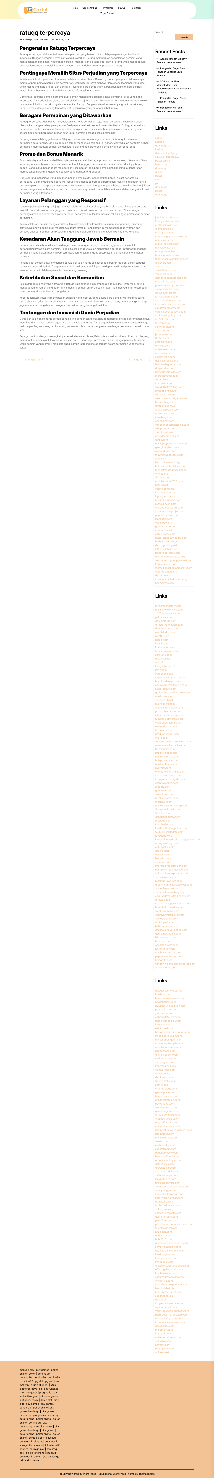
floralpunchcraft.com (167, 809)
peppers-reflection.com (169, 956)
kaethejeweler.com (166, 1273)
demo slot (46, 1400)
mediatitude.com (165, 281)
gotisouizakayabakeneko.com (173, 692)
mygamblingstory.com (168, 605)
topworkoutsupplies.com (169, 1043)
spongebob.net (164, 700)
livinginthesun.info (165, 666)
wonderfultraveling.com (169, 387)
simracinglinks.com (166, 289)
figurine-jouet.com (166, 1307)
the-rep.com (162, 322)
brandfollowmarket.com (169, 907)
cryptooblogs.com (166, 1088)
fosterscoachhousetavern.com (173, 741)
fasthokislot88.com (166, 1171)
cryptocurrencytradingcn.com (172, 895)
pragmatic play (48, 1392)
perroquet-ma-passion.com (171, 1314)
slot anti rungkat (48, 1388)
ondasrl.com (162, 1235)
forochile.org (162, 379)
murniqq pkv (37, 1449)
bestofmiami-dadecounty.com (173, 1032)
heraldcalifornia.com (167, 1156)
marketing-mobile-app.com (171, 805)
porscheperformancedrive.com (173, 1224)
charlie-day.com (164, 824)
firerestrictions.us (165, 405)
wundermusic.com (166, 1107)
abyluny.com (162, 1344)
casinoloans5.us (164, 488)
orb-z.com (161, 737)
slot (157, 179)
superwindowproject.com (170, 511)
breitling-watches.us (167, 255)
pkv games (42, 1369)
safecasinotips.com (166, 1175)
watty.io (159, 662)
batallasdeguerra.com (168, 364)
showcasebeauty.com (168, 300)
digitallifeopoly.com (166, 1054)
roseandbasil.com (165, 451)
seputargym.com (165, 1062)
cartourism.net (163, 530)
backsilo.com (163, 858)
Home (75, 7)
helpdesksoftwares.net (168, 990)
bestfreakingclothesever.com (172, 869)
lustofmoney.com (165, 948)
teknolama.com (164, 730)
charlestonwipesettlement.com (173, 903)
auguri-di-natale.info (167, 243)
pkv (157, 183)
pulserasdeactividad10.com (171, 537)
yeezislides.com (164, 1013)
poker (158, 175)
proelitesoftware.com (167, 1182)
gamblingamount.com (168, 933)
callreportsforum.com (168, 1337)
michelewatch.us (165, 247)
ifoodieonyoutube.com (168, 1035)
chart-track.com (164, 383)
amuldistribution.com (167, 1099)
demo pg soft (36, 1437)
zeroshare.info (163, 341)
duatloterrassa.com (166, 1216)
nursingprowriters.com (168, 880)
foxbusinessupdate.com (169, 831)
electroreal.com (164, 1028)
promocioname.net (166, 390)
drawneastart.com (165, 1167)
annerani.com (163, 330)
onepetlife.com (164, 1280)
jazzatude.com (163, 334)
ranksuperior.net (164, 922)
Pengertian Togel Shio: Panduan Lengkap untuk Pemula (171, 72)
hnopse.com (162, 941)
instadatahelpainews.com (170, 1322)
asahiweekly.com (165, 1145)
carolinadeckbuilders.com (170, 311)
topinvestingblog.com (168, 315)
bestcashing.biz (164, 402)
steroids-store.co (165, 432)
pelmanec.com (163, 617)
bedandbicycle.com (166, 1152)
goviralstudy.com (165, 526)
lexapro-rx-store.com (167, 552)
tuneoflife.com (163, 960)
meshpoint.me (163, 696)
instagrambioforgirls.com (170, 779)
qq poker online (35, 1452)
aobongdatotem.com (167, 1017)
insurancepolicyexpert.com (171, 304)
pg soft (49, 1381)
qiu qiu (159, 171)
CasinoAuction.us (165, 492)
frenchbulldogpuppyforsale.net (173, 560)
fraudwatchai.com (165, 1081)
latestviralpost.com (166, 752)
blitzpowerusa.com (166, 760)
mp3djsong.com (164, 232)
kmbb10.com (162, 786)
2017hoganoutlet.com (167, 613)
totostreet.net (163, 1073)
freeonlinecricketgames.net (171, 398)
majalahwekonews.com (169, 609)
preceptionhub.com (166, 1009)
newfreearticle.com (166, 756)
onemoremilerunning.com (170, 771)
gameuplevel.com (165, 1092)
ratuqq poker (32, 359)
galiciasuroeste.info (166, 360)
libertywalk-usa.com (167, 221)
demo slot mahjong (166, 153)
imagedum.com (164, 1261)
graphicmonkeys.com (168, 1160)
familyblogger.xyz (165, 1190)
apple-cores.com (165, 533)
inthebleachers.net (166, 549)
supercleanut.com (165, 1148)
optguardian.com (165, 1069)
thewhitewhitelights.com (169, 454)
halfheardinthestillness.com (171, 466)
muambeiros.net (164, 413)
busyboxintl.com (165, 703)
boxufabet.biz (163, 1299)
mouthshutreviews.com (168, 1047)
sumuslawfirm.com (166, 877)
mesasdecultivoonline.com (170, 745)
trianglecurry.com (165, 1258)
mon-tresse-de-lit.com (168, 1292)
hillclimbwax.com (165, 937)
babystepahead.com (167, 926)
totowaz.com (163, 899)
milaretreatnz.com (165, 349)
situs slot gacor (39, 1384)
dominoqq (161, 168)
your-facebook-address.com (172, 1310)
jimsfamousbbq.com (167, 217)
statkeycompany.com (167, 307)
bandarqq (161, 164)
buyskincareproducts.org (170, 556)
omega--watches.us (167, 251)
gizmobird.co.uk (164, 228)
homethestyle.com (166, 1096)
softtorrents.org (164, 1209)
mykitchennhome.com (168, 500)
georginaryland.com (167, 447)
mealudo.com (163, 820)
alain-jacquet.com (165, 688)
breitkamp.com (164, 1201)
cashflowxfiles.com (166, 782)
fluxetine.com (163, 477)
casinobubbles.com (166, 1058)
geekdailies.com (164, 1325)
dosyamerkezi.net (165, 292)
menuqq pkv (27, 1369)
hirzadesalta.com (165, 1050)
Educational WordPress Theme (117, 1473)
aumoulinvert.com (165, 503)
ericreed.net (162, 473)
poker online (162, 160)
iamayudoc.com (164, 1133)
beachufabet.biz (164, 1288)
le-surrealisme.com (166, 296)
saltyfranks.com (164, 326)
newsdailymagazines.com (170, 1005)
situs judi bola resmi (45, 1441)
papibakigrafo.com (166, 515)
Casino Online (89, 7)
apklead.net (162, 1352)
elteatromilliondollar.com (169, 715)
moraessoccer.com (166, 375)
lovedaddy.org (163, 835)
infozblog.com (163, 417)
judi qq (159, 138)
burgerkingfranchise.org (169, 718)
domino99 (44, 1373)
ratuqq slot (138, 359)
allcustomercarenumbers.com (172, 1186)
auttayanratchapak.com (169, 707)
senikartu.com (163, 654)
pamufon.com (163, 1220)
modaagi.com (163, 353)
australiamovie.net (166, 225)
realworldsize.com (166, 726)
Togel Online (107, 13)
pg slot (39, 1381)
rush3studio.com (165, 632)
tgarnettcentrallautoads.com (171, 258)
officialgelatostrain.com (169, 1269)
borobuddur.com (165, 1103)
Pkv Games (107, 7)
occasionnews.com (166, 944)
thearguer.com (163, 801)
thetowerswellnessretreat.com (172, 1265)
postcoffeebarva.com (167, 711)
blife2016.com (163, 1239)
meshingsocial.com (166, 798)
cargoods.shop (164, 673)
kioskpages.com (165, 1254)
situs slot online (30, 1460)
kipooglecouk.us (165, 496)
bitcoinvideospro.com (168, 681)
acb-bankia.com (164, 846)
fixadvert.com (163, 262)
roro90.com (162, 636)
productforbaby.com (167, 733)
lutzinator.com (163, 1231)
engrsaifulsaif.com (166, 1122)
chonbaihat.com (164, 420)
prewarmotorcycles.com (169, 285)
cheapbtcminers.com (167, 1126)
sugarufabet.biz (164, 1295)
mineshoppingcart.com (168, 1039)
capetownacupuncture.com (171, 677)
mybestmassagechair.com (170, 469)
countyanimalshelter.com (169, 914)
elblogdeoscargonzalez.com (172, 424)
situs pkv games (43, 1426)
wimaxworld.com (165, 394)
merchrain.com (164, 1329)
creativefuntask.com (167, 1118)
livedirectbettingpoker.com (171, 828)
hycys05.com (163, 767)
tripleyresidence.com (167, 1205)
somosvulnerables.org (168, 1212)
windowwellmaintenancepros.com (175, 963)
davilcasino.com (164, 1077)
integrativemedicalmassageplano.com (177, 839)
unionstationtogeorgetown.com (173, 1130)
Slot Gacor (136, 7)
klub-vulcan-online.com (169, 1197)
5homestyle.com (165, 582)
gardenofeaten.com (166, 764)
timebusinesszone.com (168, 952)
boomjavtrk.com (165, 1348)
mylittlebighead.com (167, 1137)
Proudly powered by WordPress (78, 1473)
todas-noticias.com (166, 651)
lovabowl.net (162, 994)
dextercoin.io (163, 575)
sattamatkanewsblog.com (170, 892)
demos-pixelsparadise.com (171, 277)
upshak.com (162, 854)
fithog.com (161, 439)
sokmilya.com (163, 1341)
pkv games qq (51, 1456)
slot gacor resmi (29, 1400)
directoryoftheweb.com (169, 624)
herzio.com (161, 639)
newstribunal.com (165, 1001)
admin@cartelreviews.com (38, 39)
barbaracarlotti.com (166, 541)
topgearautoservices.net (169, 1303)
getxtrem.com (163, 790)
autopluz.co (162, 266)
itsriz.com (161, 669)
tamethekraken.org (166, 1227)
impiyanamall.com (166, 1065)
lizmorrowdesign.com (168, 1246)
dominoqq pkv (163, 145)
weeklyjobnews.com (167, 911)
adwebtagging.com (166, 918)
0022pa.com (162, 338)
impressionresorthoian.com (171, 865)
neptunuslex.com (165, 240)
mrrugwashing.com (166, 843)
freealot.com (162, 1141)
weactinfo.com (164, 794)
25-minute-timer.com (167, 1114)
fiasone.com (162, 813)
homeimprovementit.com (170, 998)
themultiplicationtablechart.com (173, 567)
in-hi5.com (161, 643)
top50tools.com (164, 319)
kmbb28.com (163, 1333)
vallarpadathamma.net (168, 722)
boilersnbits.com (165, 749)
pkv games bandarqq (45, 1415)
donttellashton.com (166, 628)
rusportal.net (162, 658)
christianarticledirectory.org (171, 579)
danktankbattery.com (167, 816)
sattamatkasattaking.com (170, 1276)
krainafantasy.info (165, 647)
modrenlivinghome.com (169, 1318)
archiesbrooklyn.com (167, 409)
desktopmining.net (166, 545)
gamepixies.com (165, 1163)
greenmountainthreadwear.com (173, 884)
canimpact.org (163, 522)
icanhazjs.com (163, 518)
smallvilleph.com (165, 356)
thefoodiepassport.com (169, 507)
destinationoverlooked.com (171, 929)
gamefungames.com (167, 1111)
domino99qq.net (165, 620)
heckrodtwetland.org (167, 462)
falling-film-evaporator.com (171, 873)
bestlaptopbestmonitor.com (171, 443)
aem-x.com (162, 1084)
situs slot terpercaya (167, 156)
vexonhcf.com (163, 274)
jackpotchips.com (165, 1179)
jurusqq (159, 141)
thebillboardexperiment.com (171, 1284)
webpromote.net (165, 428)
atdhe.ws (160, 458)
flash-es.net (162, 850)
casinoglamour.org (166, 571)
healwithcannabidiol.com (169, 1250)
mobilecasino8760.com (169, 481)
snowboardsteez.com (168, 775)
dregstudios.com (165, 368)
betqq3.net (161, 484)
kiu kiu (159, 149)
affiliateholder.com (166, 967)
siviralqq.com (163, 862)
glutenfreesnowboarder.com (171, 1243)
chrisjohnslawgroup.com (169, 1194)
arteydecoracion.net (167, 436)
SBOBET (122, 7)
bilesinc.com (162, 345)
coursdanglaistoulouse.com (171, 236)
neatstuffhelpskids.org (168, 371)
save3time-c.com (165, 270)
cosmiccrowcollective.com (171, 684)
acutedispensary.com (167, 888)
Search (159, 32)
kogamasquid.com (166, 564)
